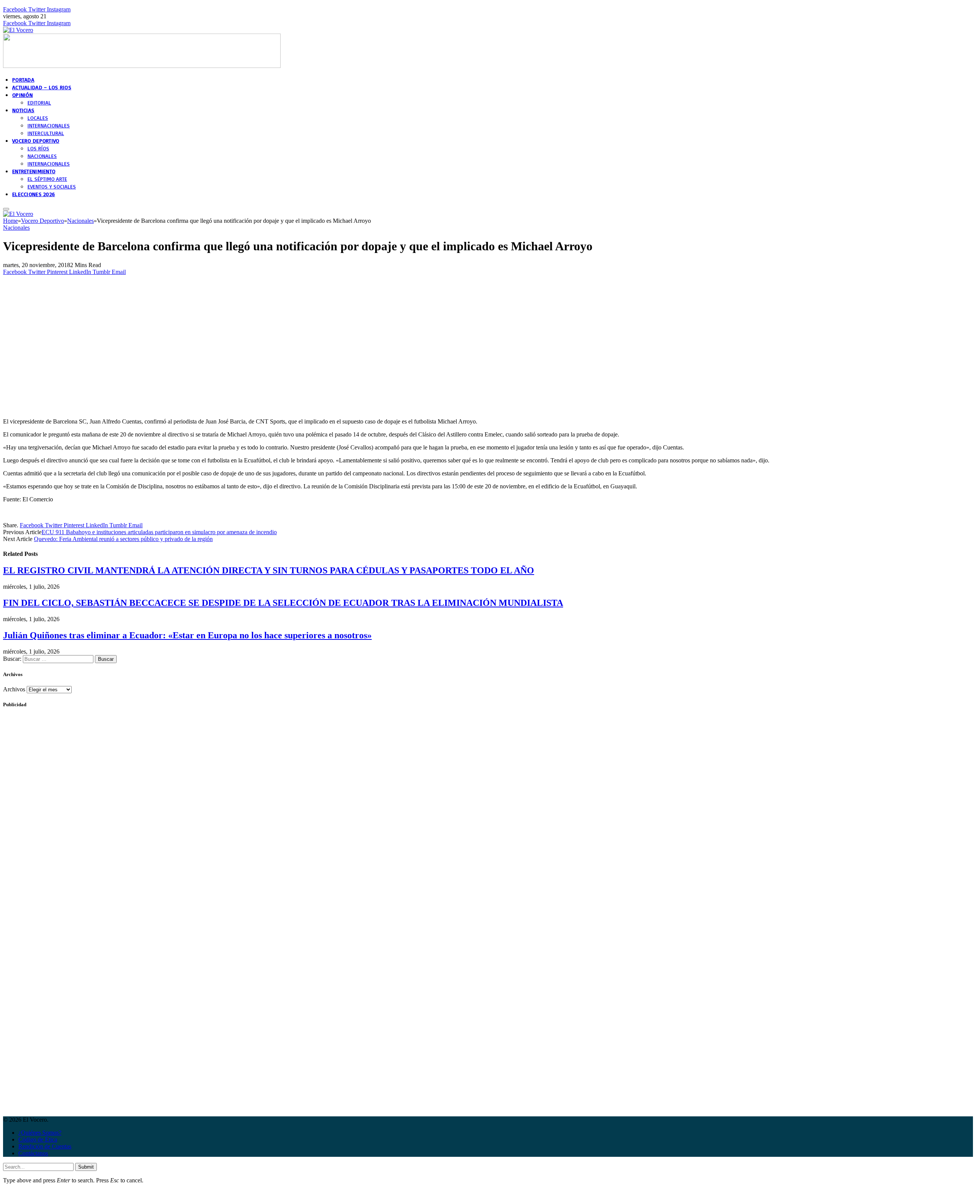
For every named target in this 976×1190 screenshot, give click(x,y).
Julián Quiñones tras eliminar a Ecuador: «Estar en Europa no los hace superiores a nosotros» (187, 635)
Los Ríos (38, 148)
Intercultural (45, 133)
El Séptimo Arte (47, 179)
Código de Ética (37, 1139)
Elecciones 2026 (33, 194)
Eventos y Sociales (51, 186)
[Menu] (6, 209)
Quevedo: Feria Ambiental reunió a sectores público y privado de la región (123, 539)
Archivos (14, 689)
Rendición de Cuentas (44, 1146)
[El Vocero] (18, 30)
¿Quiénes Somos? (39, 1132)
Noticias (23, 110)
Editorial (39, 102)
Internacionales (48, 125)
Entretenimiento (33, 171)
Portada (23, 79)
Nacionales (42, 156)
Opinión (22, 95)
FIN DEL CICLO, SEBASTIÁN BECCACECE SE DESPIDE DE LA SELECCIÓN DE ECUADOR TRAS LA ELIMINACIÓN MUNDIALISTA (283, 603)
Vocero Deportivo (35, 140)
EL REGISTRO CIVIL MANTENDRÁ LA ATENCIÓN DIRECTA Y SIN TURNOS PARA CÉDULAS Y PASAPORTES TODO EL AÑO (268, 570)
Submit (86, 1167)
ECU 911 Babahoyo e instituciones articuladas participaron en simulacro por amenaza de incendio (159, 532)
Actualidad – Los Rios (41, 87)
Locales (37, 117)
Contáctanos (33, 1153)
